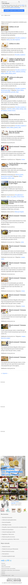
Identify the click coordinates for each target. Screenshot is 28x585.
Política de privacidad (5, 566)
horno (8, 127)
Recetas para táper (5, 90)
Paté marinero (5, 553)
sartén (9, 178)
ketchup (23, 71)
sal (11, 39)
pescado (13, 92)
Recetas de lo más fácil (7, 176)
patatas (16, 127)
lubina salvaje (8, 73)
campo (8, 196)
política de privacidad (15, 7)
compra (23, 257)
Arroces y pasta (19, 174)
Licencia (3, 572)
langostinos (4, 178)
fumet (18, 90)
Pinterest (17, 580)
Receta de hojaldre (6, 522)
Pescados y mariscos (20, 38)
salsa (19, 127)
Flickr (20, 580)
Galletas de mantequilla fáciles (9, 520)
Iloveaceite (2, 510)
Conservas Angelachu (19, 510)
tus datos (22, 5)
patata (14, 73)
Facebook (10, 580)
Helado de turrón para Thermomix (10, 549)
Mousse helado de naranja (8, 551)
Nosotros (3, 563)
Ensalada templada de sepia (8, 556)
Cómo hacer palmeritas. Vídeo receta (10, 539)
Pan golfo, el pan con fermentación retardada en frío (14, 527)
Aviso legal (3, 565)
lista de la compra (5, 338)
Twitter (15, 580)
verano (23, 159)
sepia (13, 178)
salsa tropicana (16, 39)
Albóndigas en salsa (6, 524)
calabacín (18, 71)
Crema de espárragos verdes (8, 532)
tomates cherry (11, 110)
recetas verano (20, 196)
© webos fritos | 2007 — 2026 (7, 575)
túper (17, 92)
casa (11, 196)
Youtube (13, 580)
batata (13, 71)
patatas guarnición (6, 92)
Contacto (3, 573)
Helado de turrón (6, 546)
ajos (7, 71)
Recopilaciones (19, 195)
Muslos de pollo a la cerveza (8, 536)
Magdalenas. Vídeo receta (8, 534)
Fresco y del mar (8, 510)
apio (10, 71)
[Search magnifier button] (19, 2)
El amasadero (13, 510)
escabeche (9, 108)
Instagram (8, 580)
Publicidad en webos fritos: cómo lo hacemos (10, 570)
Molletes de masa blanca (7, 529)
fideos (20, 176)
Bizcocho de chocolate (7, 517)
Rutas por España (19, 211)
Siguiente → (6, 373)
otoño (22, 242)
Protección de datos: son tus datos (8, 568)
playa (14, 196)
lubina (8, 39)
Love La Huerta (24, 510)
